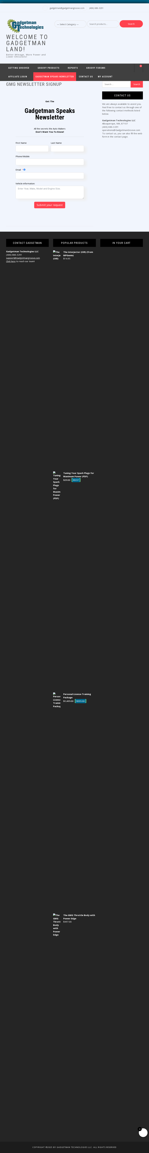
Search (131, 23)
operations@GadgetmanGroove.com (121, 130)
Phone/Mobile (23, 156)
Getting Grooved (18, 68)
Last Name (56, 142)
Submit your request (50, 205)
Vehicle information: (25, 183)
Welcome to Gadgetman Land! (27, 43)
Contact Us (86, 76)
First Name (21, 142)
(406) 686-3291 (96, 8)
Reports (73, 68)
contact (118, 136)
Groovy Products (49, 68)
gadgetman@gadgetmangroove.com (67, 8)
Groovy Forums (95, 68)
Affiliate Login (17, 76)
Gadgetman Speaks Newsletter (55, 76)
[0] (138, 68)
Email (18, 169)
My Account (105, 76)
